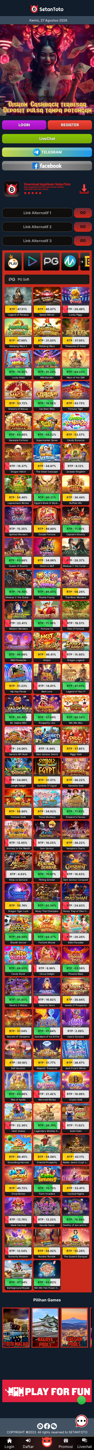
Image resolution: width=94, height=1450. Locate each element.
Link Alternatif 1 (37, 212)
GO (83, 212)
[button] (18, 302)
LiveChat (47, 138)
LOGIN (24, 125)
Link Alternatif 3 (37, 240)
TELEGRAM (51, 152)
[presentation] (82, 262)
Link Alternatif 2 (37, 226)
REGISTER (70, 125)
